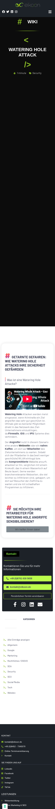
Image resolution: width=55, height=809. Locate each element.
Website (33, 461)
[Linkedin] (12, 11)
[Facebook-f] (15, 604)
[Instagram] (16, 11)
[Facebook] (3, 11)
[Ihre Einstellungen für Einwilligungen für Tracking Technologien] (5, 806)
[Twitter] (7, 11)
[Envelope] (40, 604)
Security (36, 73)
